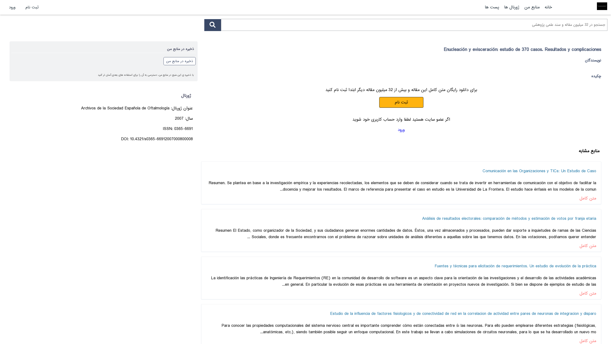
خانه (548, 7)
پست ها (492, 7)
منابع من (531, 7)
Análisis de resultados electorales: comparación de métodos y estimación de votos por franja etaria (509, 218)
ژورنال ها (511, 7)
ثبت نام (32, 7)
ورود (12, 7)
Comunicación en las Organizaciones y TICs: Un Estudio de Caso (539, 171)
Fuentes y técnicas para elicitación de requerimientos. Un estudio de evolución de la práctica (515, 266)
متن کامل (587, 198)
